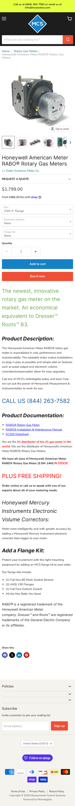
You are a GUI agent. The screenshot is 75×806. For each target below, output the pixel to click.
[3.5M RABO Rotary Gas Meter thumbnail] (8, 142)
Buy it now (37, 276)
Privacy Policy (37, 791)
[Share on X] (12, 655)
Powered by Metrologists (37, 799)
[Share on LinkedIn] (19, 655)
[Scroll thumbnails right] (70, 142)
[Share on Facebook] (5, 655)
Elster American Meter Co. (22, 171)
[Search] (68, 39)
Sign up (59, 726)
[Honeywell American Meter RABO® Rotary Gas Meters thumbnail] (22, 142)
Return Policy (56, 791)
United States (35, 743)
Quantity (7, 243)
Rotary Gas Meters (26, 51)
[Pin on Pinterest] (26, 655)
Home (6, 51)
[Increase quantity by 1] (36, 251)
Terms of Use (18, 791)
